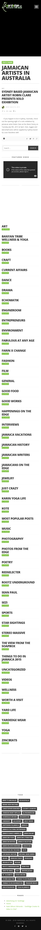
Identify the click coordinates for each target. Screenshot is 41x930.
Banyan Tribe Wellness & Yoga (15, 238)
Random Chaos (16, 858)
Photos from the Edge (15, 550)
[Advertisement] (20, 34)
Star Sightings (13, 622)
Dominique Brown (10, 817)
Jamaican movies (9, 842)
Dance (6, 280)
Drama (7, 290)
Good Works (11, 401)
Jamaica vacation (24, 842)
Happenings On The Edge (16, 413)
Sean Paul (9, 592)
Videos (7, 679)
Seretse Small (8, 871)
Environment (12, 330)
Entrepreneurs (13, 320)
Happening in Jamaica (11, 825)
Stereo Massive (13, 632)
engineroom (24, 817)
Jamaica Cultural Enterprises (14, 829)
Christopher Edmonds (11, 809)
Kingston (27, 846)
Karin (8, 107)
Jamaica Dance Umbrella (12, 833)
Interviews (10, 424)
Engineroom (11, 310)
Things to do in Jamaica (26, 879)
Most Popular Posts (17, 518)
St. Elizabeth (8, 875)
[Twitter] (22, 926)
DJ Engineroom (29, 813)
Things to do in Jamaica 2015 (14, 658)
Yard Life (9, 710)
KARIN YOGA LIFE (14, 498)
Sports (7, 612)
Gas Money (17, 821)
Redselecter (11, 572)
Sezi (4, 602)
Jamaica (25, 825)
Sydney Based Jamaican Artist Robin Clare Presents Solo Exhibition (20, 97)
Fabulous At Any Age (18, 340)
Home (8, 903)
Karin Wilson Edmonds (11, 846)
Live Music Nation (9, 854)
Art (3, 88)
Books (6, 249)
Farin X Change (14, 350)
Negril (5, 858)
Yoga (6, 730)
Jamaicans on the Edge (15, 466)
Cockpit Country (29, 809)
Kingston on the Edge (11, 850)
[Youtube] (26, 926)
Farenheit (6, 821)
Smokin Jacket (27, 871)
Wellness (9, 689)
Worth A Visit (12, 700)
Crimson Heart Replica (11, 813)
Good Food (10, 391)
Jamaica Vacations (16, 434)
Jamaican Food (8, 838)
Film (5, 371)
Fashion (8, 360)
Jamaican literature (24, 838)
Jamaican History (15, 444)
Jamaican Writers (16, 454)
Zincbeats (9, 740)
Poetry (7, 562)
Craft (6, 260)
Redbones (28, 858)
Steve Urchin (20, 875)
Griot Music (28, 821)
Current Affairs (14, 270)
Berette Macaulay (10, 800)
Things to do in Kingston (13, 883)
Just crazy (10, 488)
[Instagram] (18, 926)
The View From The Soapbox (16, 644)
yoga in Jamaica (23, 887)
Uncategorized (14, 669)
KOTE (5, 508)
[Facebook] (14, 926)
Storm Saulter (8, 879)
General (8, 381)
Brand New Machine (10, 805)
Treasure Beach (31, 883)
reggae (17, 862)
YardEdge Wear (14, 720)
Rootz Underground (18, 582)
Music (6, 528)
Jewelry (8, 478)
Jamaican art (29, 833)
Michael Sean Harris (27, 854)
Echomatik (10, 300)
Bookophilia (24, 800)
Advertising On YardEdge (15, 901)
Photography (12, 538)
